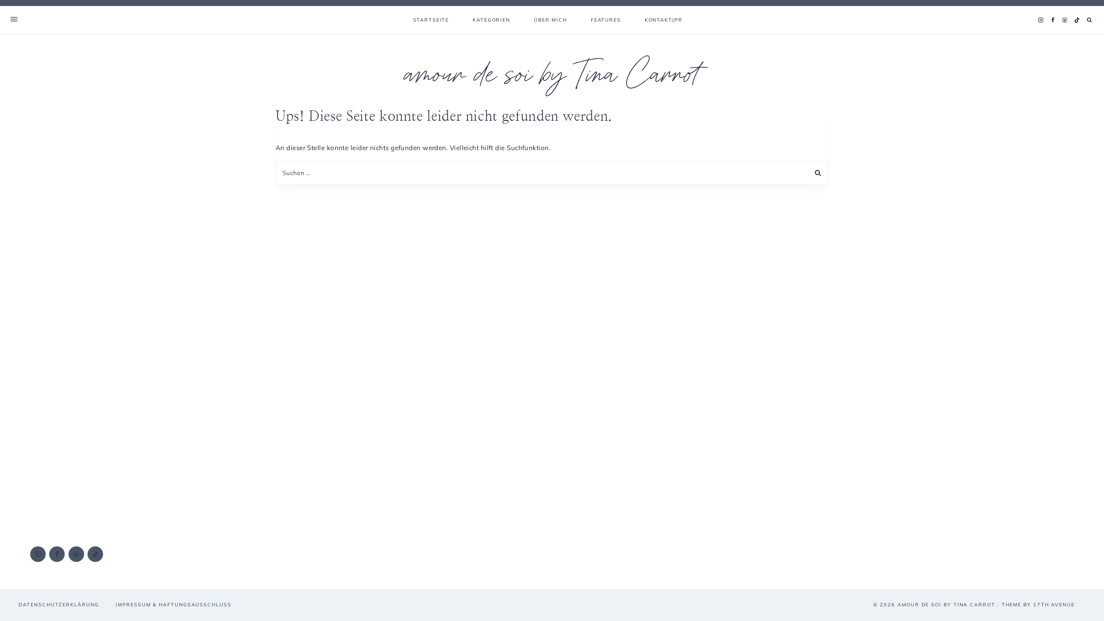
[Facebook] (1052, 20)
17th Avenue (1054, 605)
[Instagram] (1040, 20)
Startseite (431, 20)
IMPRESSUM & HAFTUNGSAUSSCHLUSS (174, 605)
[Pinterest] (1064, 20)
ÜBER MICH (550, 20)
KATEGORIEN (491, 20)
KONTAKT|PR (664, 20)
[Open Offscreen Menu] (14, 20)
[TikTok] (1076, 20)
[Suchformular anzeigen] (1090, 20)
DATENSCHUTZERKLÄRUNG (59, 605)
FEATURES (606, 20)
